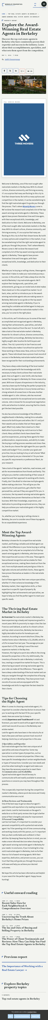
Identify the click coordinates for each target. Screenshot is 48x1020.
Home (35, 4)
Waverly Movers (29, 206)
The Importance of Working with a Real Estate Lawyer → (22, 968)
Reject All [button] (35, 1016)
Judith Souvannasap (12, 59)
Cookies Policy (31, 1012)
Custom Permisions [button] (22, 1016)
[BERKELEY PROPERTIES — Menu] (44, 4)
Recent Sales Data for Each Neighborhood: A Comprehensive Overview (16, 906)
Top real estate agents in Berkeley (21, 999)
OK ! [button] (10, 1016)
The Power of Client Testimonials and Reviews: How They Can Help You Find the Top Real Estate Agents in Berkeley (23, 942)
